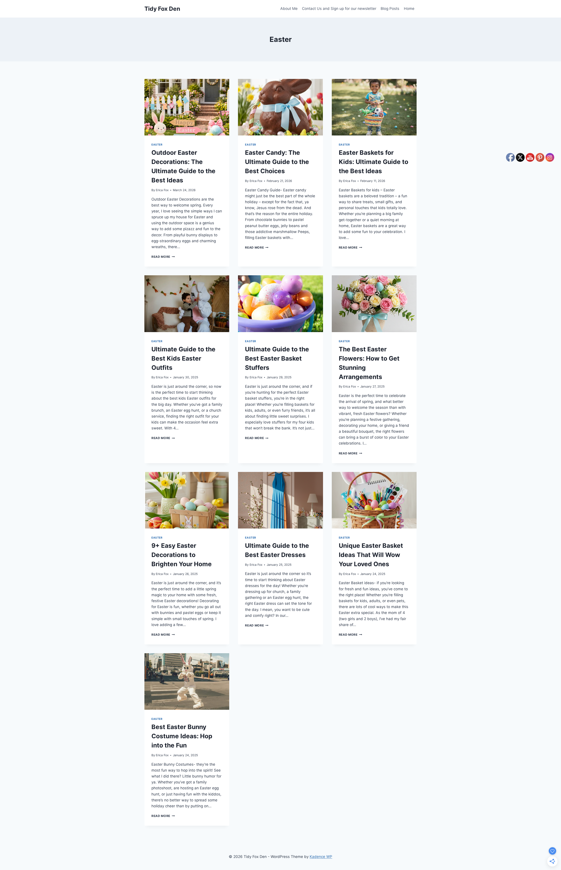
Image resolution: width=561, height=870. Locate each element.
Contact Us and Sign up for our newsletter (339, 8)
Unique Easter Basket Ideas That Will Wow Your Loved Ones (371, 555)
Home (409, 8)
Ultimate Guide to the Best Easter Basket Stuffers (277, 358)
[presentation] (186, 107)
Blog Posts (390, 8)
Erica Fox (162, 190)
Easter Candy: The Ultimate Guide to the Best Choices (277, 162)
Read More (163, 256)
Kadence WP (321, 856)
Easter (157, 144)
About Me (289, 8)
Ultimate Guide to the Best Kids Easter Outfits (183, 358)
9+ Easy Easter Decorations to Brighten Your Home (181, 555)
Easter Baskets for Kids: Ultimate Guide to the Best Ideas (373, 162)
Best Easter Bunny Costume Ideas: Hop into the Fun (181, 736)
